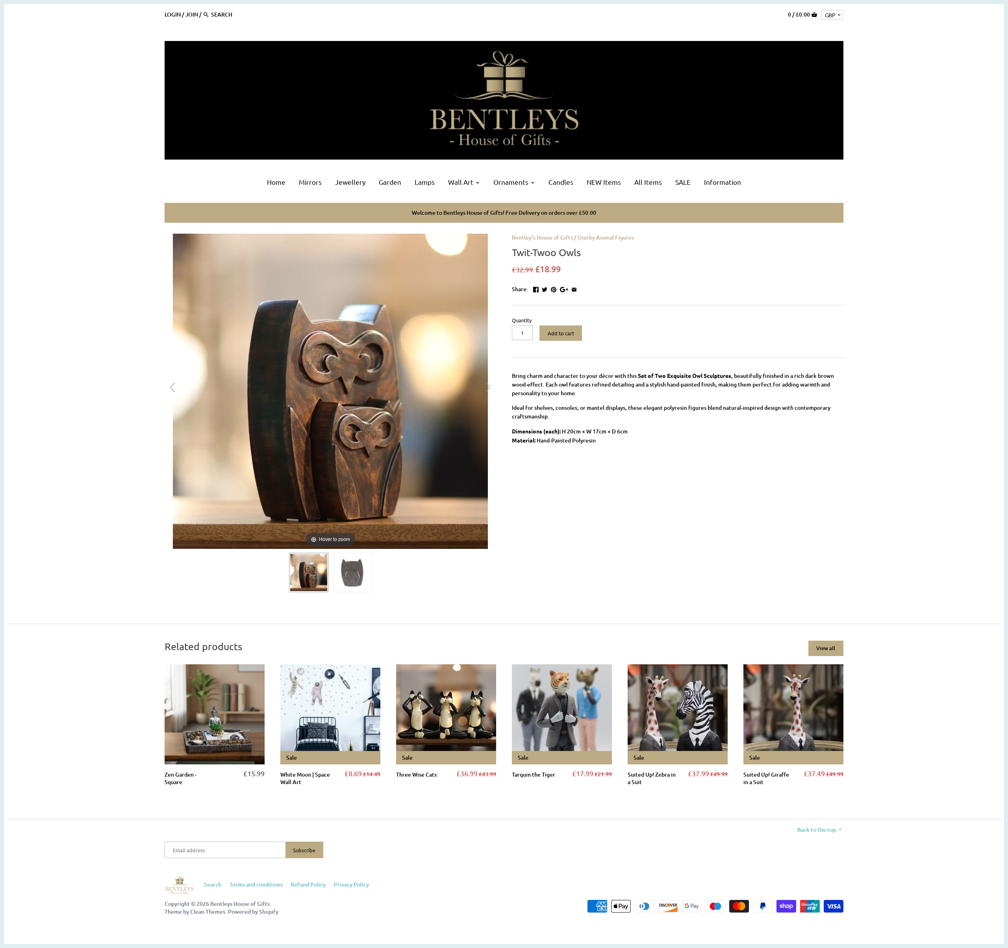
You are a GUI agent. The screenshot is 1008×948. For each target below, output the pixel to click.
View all (825, 648)
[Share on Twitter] (544, 288)
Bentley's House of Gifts (542, 237)
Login (173, 14)
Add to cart (561, 333)
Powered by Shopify (253, 911)
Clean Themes (207, 911)
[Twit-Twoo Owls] (308, 572)
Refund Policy (308, 884)
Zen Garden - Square (180, 778)
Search (212, 884)
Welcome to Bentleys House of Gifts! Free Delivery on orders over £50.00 (504, 212)
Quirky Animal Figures (606, 237)
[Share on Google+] (564, 288)
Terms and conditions (256, 884)
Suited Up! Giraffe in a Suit (766, 778)
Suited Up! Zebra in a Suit (652, 778)
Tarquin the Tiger (533, 774)
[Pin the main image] (553, 288)
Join (191, 14)
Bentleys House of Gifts (240, 903)
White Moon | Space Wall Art (305, 778)
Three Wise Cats (416, 774)
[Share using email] (574, 288)
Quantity (522, 320)
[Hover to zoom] (330, 390)
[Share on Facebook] (536, 288)
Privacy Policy (351, 884)
